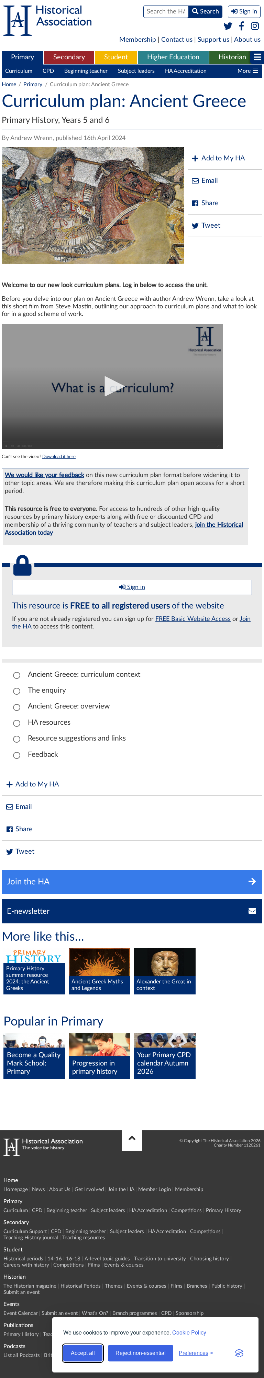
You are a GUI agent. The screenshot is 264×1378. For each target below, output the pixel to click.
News (38, 1189)
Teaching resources (83, 1237)
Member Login (154, 1189)
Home (9, 84)
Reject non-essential (141, 1353)
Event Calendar (20, 1313)
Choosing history (209, 1258)
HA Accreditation (186, 71)
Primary (22, 57)
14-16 (54, 1258)
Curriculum (18, 71)
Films (94, 1265)
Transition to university (160, 1258)
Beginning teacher (86, 71)
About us (247, 40)
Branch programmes (134, 1313)
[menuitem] (22, 58)
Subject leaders (136, 71)
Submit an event (21, 1292)
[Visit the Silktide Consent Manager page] (239, 1353)
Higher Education (173, 57)
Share (210, 203)
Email (209, 180)
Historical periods (23, 1258)
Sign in (135, 587)
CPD (48, 71)
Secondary (69, 57)
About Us (59, 1189)
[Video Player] (112, 386)
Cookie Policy (189, 1332)
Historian (232, 57)
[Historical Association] (47, 32)
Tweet (210, 225)
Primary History (223, 1210)
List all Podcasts (21, 1355)
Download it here (59, 457)
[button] (112, 386)
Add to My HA (223, 158)
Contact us (176, 40)
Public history (226, 1286)
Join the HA (121, 1189)
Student (116, 57)
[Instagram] (255, 26)
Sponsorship (190, 1313)
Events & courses (124, 1265)
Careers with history (26, 1265)
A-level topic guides (107, 1258)
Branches (197, 1286)
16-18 (73, 1258)
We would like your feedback (44, 475)
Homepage (15, 1189)
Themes (114, 1286)
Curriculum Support (25, 1231)
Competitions (186, 1210)
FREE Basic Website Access (193, 619)
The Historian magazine (29, 1286)
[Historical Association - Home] (42, 1154)
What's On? (95, 1313)
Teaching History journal (30, 1237)
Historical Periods (80, 1286)
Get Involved (89, 1189)
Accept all (83, 1353)
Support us (213, 40)
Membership (137, 40)
